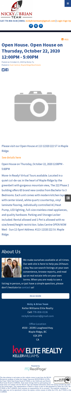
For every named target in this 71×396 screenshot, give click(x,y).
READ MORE (35, 296)
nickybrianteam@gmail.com (40, 20)
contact (26, 287)
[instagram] (40, 25)
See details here (11, 157)
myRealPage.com (35, 369)
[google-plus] (35, 25)
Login (60, 20)
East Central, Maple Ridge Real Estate (25, 65)
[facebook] (30, 25)
